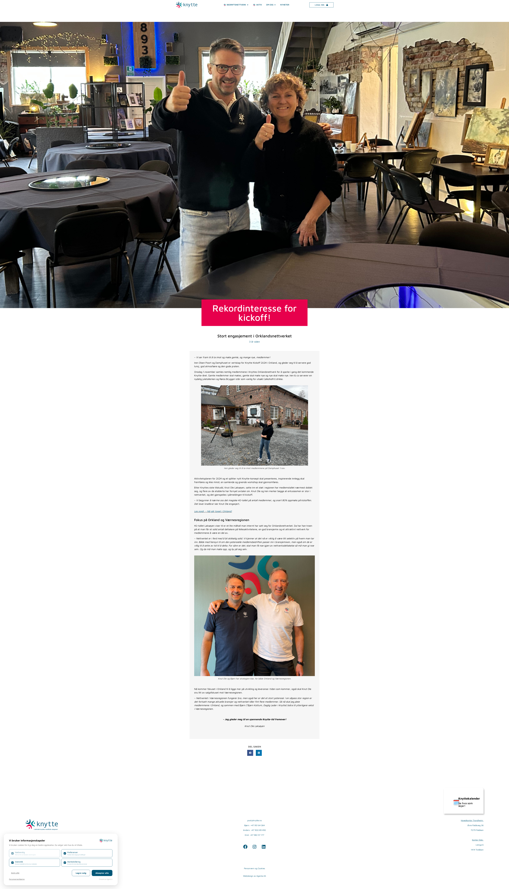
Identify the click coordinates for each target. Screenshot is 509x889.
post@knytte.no (254, 820)
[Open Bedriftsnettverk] (248, 4)
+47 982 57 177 (257, 835)
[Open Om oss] (275, 4)
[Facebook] (245, 846)
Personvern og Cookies (254, 868)
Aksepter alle (102, 873)
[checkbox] (34, 853)
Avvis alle (15, 873)
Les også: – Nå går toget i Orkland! (213, 511)
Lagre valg (81, 873)
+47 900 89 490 (258, 830)
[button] (250, 753)
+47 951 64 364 (258, 825)
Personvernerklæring (17, 879)
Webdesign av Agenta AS (254, 876)
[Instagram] (254, 846)
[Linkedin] (263, 846)
